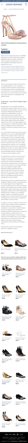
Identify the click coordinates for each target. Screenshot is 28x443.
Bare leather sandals (20, 339)
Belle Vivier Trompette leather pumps (7, 360)
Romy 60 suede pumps (6, 249)
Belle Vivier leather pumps (20, 382)
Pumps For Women (15, 69)
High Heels (5, 438)
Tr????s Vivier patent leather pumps (21, 250)
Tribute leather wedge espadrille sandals (6, 318)
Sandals (23, 438)
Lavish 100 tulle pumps (20, 359)
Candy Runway (14, 4)
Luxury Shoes (12, 438)
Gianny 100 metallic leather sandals (20, 318)
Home (5, 9)
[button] (2, 4)
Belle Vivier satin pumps (21, 402)
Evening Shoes (21, 437)
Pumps (18, 438)
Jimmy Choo (5, 72)
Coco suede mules (6, 339)
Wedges (18, 439)
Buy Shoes (5, 52)
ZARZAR (20, 441)
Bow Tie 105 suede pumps (6, 425)
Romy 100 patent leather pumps (19, 296)
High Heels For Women (20, 67)
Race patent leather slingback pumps (6, 382)
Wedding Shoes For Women (9, 70)
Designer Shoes (13, 437)
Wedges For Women (20, 70)
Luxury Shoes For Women (6, 69)
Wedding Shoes (12, 439)
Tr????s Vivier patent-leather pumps (20, 275)
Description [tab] (4, 80)
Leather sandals (5, 274)
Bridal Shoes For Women (11, 66)
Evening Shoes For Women (16, 9)
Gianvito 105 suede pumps (6, 296)
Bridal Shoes (6, 437)
